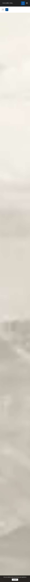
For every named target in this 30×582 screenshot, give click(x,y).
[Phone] (23, 3)
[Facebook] (3, 146)
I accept (15, 579)
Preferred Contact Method (11, 166)
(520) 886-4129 (7, 142)
